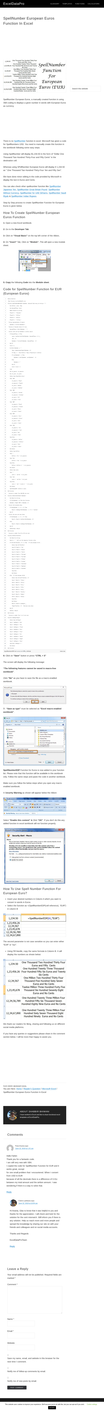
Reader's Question (32, 1089)
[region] (34, 473)
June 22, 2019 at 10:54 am (28, 1203)
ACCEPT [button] (52, 1407)
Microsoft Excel (20, 1086)
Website (11, 1343)
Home (19, 1089)
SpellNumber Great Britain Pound (32, 189)
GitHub (29, 651)
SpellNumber (20, 141)
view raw (62, 651)
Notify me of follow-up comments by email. (26, 1371)
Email (10, 1331)
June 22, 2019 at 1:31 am (24, 1148)
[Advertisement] (34, 42)
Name (10, 1319)
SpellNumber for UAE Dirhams (34, 193)
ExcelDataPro (13, 4)
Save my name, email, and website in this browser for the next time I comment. (33, 1360)
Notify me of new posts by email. (22, 1381)
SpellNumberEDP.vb (10, 651)
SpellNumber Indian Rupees (23, 196)
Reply (9, 1192)
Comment (12, 1284)
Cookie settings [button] (92, 1404)
